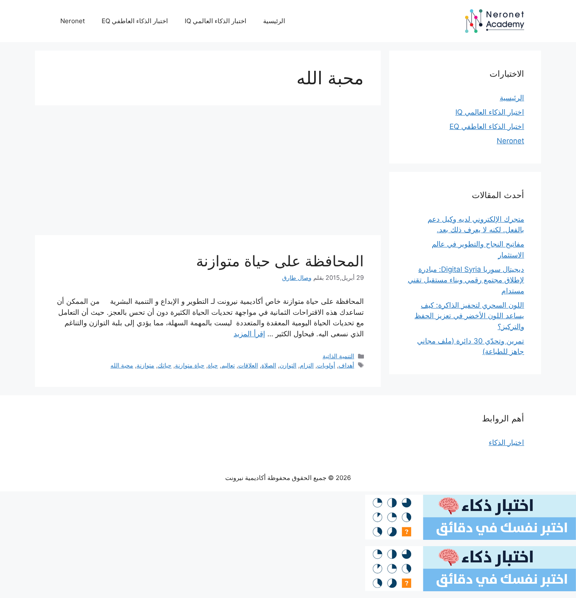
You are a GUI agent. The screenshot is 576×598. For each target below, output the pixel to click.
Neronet (72, 21)
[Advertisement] (208, 173)
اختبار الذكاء (506, 442)
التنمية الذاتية (338, 355)
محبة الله (121, 365)
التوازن (288, 365)
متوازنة (145, 365)
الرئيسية (274, 21)
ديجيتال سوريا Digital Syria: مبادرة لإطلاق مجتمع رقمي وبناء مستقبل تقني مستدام (466, 280)
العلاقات (248, 365)
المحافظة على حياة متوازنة (280, 261)
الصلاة (268, 365)
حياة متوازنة (190, 365)
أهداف (346, 365)
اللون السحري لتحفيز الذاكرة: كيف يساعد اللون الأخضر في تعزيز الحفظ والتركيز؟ (469, 316)
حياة (213, 365)
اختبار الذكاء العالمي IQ (215, 21)
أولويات (326, 365)
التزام (307, 365)
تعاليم (228, 365)
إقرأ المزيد (249, 334)
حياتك (165, 365)
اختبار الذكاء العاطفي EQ (135, 21)
